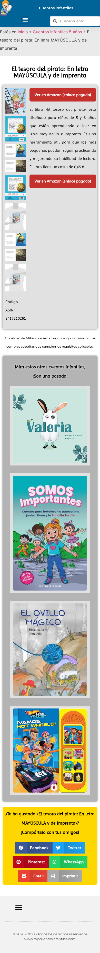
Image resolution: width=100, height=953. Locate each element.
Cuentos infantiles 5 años (57, 31)
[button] (25, 20)
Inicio (23, 31)
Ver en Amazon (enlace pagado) (63, 94)
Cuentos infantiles (56, 8)
